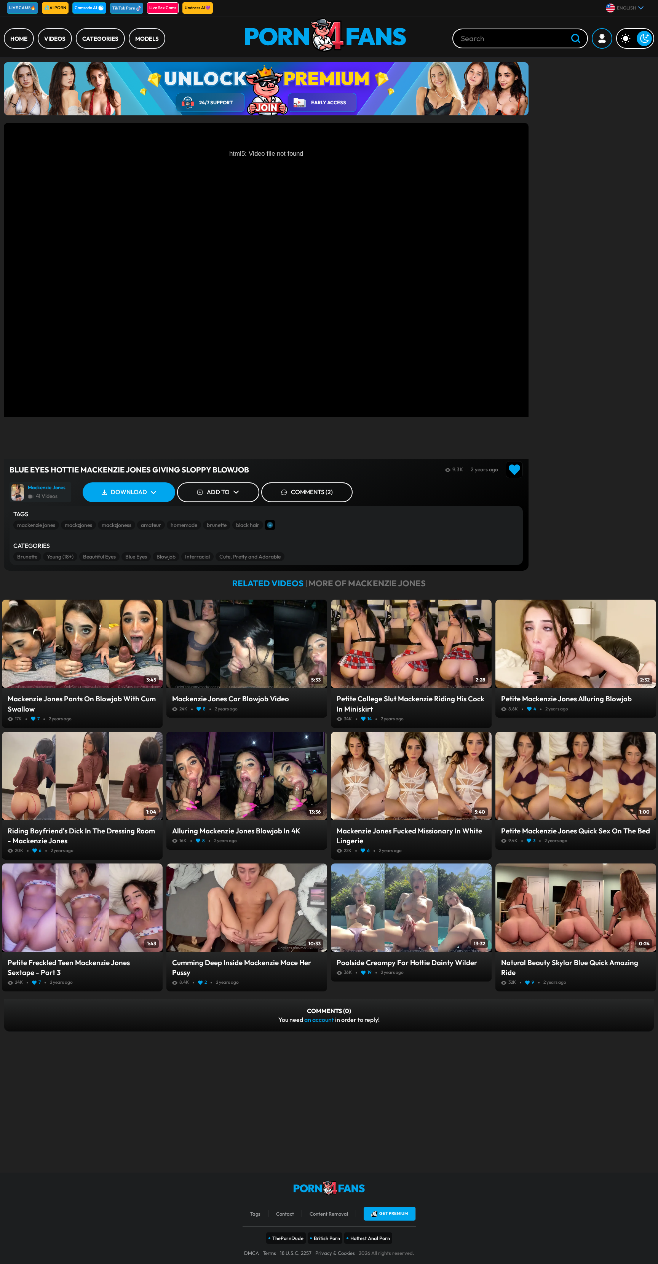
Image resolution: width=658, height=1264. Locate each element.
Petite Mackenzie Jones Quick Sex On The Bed (575, 830)
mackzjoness (116, 525)
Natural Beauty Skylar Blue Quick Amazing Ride (569, 967)
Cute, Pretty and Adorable (250, 556)
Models (147, 38)
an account (319, 1019)
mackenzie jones (36, 525)
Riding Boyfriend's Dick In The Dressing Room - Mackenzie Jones (81, 835)
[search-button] (575, 39)
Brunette (27, 556)
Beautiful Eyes (99, 556)
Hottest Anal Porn (370, 1238)
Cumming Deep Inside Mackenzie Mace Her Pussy (241, 967)
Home (18, 38)
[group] (40, 492)
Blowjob (166, 556)
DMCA (251, 1253)
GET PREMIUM (393, 1213)
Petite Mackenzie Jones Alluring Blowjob (566, 698)
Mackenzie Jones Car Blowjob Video (230, 698)
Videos (54, 38)
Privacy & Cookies (335, 1253)
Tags (255, 1214)
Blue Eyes (136, 556)
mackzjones (78, 525)
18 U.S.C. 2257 (295, 1253)
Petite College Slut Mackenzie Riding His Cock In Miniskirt (410, 703)
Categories (100, 38)
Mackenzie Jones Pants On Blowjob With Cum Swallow (82, 703)
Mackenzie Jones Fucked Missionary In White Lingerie (409, 835)
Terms (269, 1253)
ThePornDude (287, 1238)
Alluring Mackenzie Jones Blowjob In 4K (236, 830)
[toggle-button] (635, 38)
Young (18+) (60, 556)
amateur (151, 525)
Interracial (197, 556)
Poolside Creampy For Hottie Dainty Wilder (407, 962)
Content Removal (329, 1214)
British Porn (327, 1238)
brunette (217, 525)
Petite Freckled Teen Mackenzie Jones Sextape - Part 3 (69, 967)
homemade (184, 525)
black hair (247, 525)
